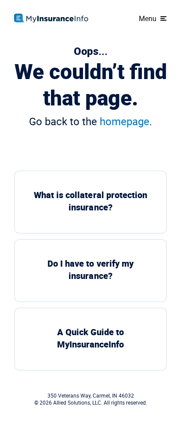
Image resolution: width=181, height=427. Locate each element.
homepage (124, 121)
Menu (147, 18)
